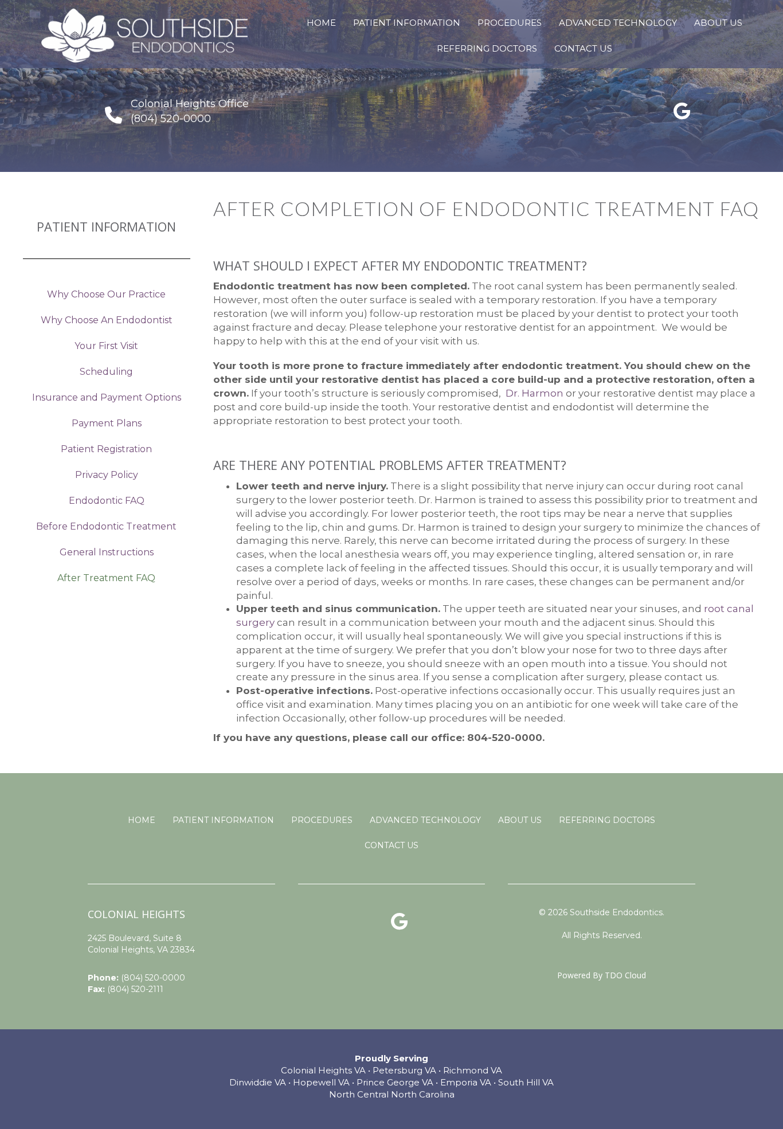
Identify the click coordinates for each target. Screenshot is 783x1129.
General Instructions (107, 552)
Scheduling (106, 371)
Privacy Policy (106, 474)
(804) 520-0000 (153, 978)
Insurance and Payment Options (106, 397)
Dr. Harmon (534, 393)
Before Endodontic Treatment (106, 526)
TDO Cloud (625, 975)
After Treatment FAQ (106, 578)
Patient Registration (106, 449)
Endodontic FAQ (106, 500)
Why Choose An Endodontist (107, 320)
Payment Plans (107, 423)
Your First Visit (106, 345)
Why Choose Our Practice (106, 294)
